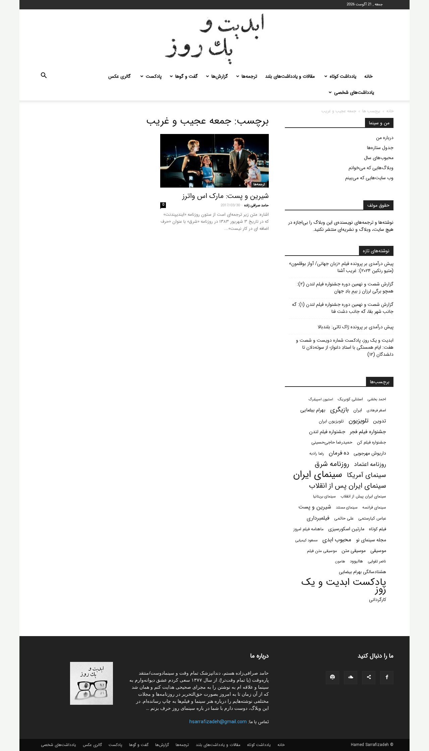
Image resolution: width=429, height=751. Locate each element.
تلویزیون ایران (331, 421)
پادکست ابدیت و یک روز (343, 586)
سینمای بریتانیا (324, 496)
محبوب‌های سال (378, 157)
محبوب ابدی (336, 539)
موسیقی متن (354, 550)
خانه (368, 76)
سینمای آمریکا (366, 475)
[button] (44, 76)
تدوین (379, 421)
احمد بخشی (377, 399)
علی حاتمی (344, 518)
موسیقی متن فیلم (322, 551)
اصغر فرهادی (376, 410)
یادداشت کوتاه (343, 76)
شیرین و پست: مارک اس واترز (225, 196)
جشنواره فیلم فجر (368, 431)
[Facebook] (386, 677)
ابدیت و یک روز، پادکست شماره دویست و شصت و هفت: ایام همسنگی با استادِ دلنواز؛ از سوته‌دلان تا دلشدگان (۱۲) (344, 347)
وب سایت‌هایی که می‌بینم (369, 178)
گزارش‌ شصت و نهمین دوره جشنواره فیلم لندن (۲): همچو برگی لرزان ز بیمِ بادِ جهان (345, 288)
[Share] (368, 677)
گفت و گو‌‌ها (186, 76)
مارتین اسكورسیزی (346, 529)
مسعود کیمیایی (306, 540)
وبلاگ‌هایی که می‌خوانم (371, 168)
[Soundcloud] (350, 677)
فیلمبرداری (318, 518)
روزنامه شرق (332, 464)
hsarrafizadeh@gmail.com (218, 722)
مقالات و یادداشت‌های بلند (290, 76)
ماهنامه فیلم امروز (308, 529)
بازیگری (339, 409)
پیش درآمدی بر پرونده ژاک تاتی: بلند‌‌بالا (355, 327)
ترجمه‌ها (249, 76)
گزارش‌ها (219, 76)
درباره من (384, 137)
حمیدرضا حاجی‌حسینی (331, 442)
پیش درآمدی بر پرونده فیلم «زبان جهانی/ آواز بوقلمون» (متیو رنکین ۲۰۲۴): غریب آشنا (341, 267)
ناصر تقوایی (377, 561)
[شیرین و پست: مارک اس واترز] (214, 161)
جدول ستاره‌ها (380, 147)
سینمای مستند (347, 507)
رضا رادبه (316, 454)
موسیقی (378, 550)
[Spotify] (332, 677)
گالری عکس (119, 76)
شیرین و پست (314, 506)
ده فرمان (339, 453)
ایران (357, 410)
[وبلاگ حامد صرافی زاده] (214, 38)
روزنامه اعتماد (370, 464)
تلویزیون (358, 420)
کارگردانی (377, 599)
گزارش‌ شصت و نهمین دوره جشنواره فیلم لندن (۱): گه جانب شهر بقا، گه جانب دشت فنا (342, 308)
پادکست (154, 76)
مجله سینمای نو (371, 540)
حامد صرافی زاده (256, 205)
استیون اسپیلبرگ (320, 399)
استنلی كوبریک (350, 399)
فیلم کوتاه (377, 529)
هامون (340, 561)
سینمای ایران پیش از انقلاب (363, 496)
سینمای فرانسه (374, 507)
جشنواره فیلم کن (371, 442)
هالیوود (356, 561)
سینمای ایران (317, 474)
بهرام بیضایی (312, 410)
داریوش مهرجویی (370, 453)
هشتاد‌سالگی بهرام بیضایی (362, 571)
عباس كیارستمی (372, 518)
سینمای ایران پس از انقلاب (347, 485)
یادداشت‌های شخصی (354, 92)
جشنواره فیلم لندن (327, 431)
